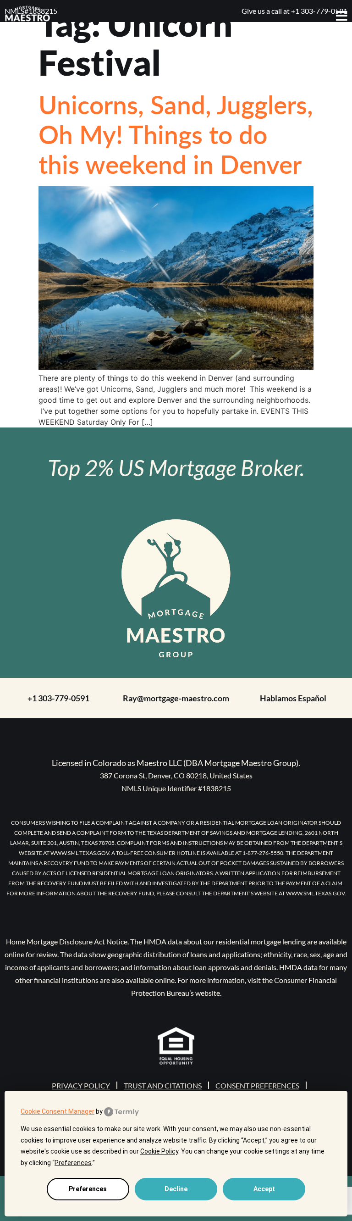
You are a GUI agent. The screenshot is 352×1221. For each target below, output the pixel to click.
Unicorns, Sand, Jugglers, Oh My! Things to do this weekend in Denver (175, 134)
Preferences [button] (73, 1162)
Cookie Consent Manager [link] (57, 1111)
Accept (264, 1189)
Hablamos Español (293, 698)
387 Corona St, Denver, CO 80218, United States (176, 775)
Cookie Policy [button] (159, 1151)
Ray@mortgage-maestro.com (176, 698)
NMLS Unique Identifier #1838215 (176, 788)
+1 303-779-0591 (58, 698)
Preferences (88, 1189)
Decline (176, 1189)
